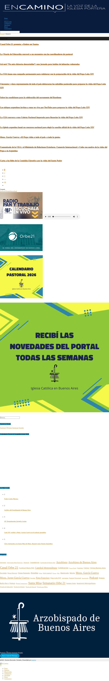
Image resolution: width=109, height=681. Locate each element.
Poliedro (102, 578)
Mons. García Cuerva (87, 572)
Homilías (34, 573)
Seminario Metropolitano (86, 583)
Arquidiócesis (34, 562)
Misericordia (8, 21)
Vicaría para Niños (42, 587)
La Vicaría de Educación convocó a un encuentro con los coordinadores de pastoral (36, 54)
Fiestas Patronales (24, 573)
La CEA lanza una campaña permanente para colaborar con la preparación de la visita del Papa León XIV (47, 74)
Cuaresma (80, 568)
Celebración (7, 23)
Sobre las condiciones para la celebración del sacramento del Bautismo (30, 97)
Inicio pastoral (47, 573)
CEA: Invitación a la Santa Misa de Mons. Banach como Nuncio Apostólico (28, 544)
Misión (72, 573)
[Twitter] (0, 665)
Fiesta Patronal (12, 573)
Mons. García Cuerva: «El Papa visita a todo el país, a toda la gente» (30, 137)
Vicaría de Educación (6, 587)
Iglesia (40, 573)
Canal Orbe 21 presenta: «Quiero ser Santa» (19, 44)
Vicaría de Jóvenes (19, 587)
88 (5, 182)
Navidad (32, 578)
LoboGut (33, 660)
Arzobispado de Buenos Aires (47, 562)
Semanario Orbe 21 (53, 583)
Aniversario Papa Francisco (15, 562)
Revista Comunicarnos (21, 583)
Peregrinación (85, 578)
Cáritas (86, 568)
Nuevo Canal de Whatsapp (9, 655)
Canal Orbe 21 (9, 567)
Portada (2, 34)
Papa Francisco (43, 578)
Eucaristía (3, 573)
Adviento (3, 562)
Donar (6, 27)
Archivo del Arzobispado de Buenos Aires (17, 510)
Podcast (93, 577)
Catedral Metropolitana (46, 567)
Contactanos (7, 28)
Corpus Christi (72, 568)
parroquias (65, 578)
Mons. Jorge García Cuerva (14, 577)
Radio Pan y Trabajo (7, 583)
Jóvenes (54, 573)
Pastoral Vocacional (75, 578)
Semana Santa (71, 583)
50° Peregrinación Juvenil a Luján (15, 521)
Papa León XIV (55, 578)
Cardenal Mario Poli (26, 568)
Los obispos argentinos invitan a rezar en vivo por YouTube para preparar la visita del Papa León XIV (45, 107)
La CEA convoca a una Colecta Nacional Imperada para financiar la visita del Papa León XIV (41, 117)
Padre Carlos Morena (11, 499)
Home (6, 18)
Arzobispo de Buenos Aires (82, 562)
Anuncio (6, 20)
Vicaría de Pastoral (31, 587)
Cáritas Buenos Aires (98, 568)
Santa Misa (35, 583)
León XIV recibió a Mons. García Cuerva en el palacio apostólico (25, 532)
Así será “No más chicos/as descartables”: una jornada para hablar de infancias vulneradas (40, 64)
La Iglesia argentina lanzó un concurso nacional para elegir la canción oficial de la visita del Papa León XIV (47, 127)
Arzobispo (7, 25)
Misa (58, 573)
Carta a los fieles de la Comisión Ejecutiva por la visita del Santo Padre (31, 160)
